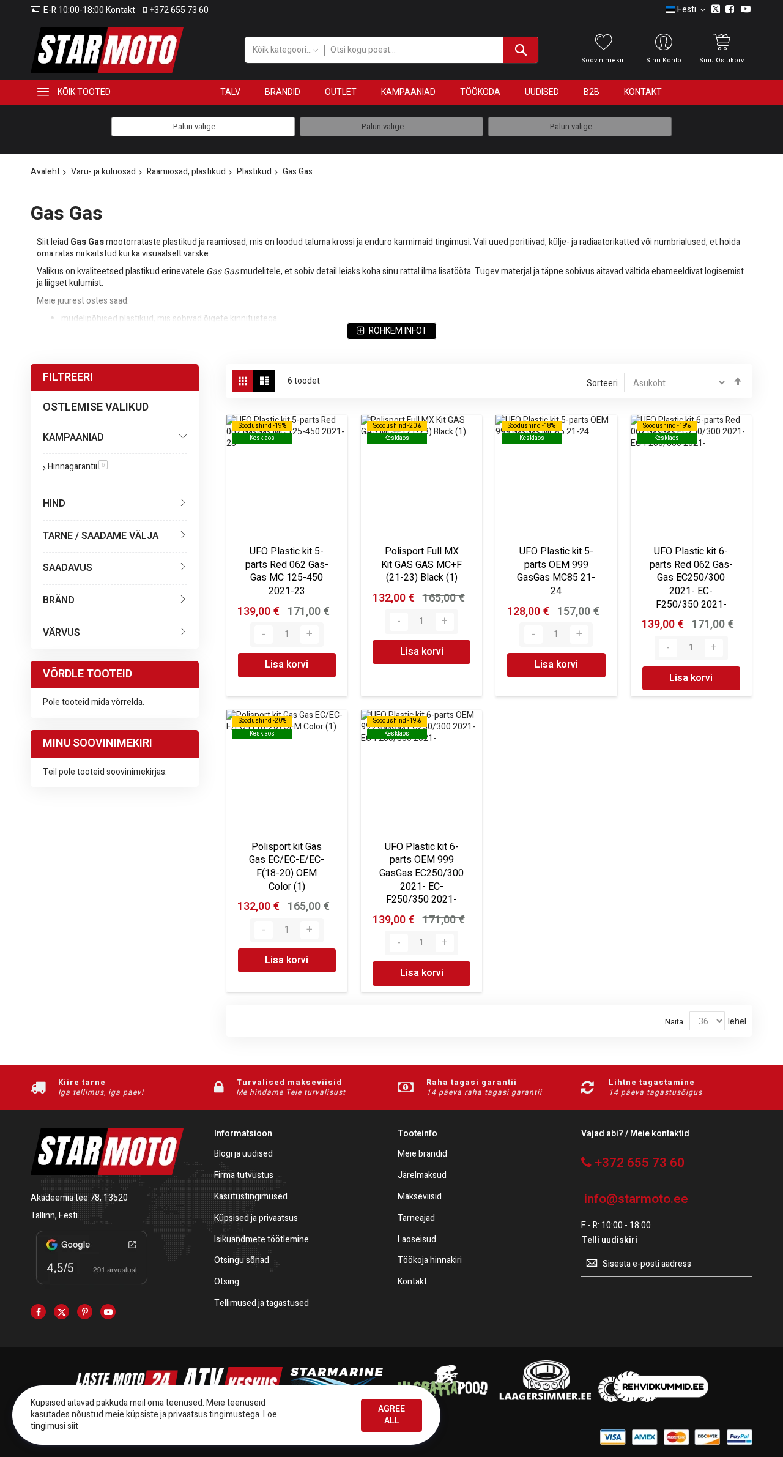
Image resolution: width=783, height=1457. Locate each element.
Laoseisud (417, 1240)
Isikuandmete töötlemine (261, 1240)
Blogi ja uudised (243, 1154)
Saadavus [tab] (67, 568)
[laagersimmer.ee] (545, 1399)
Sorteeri (602, 383)
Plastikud (254, 171)
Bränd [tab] (59, 600)
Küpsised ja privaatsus (256, 1218)
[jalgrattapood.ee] (440, 1399)
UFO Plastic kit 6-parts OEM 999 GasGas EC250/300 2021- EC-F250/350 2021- (421, 873)
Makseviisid (420, 1197)
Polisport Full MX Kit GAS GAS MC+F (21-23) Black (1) (421, 564)
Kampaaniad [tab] (73, 437)
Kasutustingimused (251, 1197)
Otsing (226, 1282)
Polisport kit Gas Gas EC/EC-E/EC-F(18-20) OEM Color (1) (286, 867)
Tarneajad (416, 1218)
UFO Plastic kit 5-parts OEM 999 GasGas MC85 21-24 (556, 571)
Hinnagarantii (78, 466)
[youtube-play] (108, 1311)
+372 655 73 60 (179, 10)
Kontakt (412, 1282)
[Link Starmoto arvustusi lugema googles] (92, 1286)
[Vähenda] (263, 634)
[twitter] (61, 1311)
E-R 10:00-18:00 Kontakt (89, 10)
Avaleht (45, 171)
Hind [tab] (54, 503)
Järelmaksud (422, 1176)
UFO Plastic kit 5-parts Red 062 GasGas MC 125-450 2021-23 (286, 571)
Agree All (391, 1415)
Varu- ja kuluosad (103, 171)
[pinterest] (84, 1311)
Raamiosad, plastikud (186, 171)
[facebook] (38, 1311)
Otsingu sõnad (241, 1261)
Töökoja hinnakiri (430, 1261)
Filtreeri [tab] (68, 377)
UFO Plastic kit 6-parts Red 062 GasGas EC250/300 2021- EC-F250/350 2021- (691, 577)
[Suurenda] (309, 634)
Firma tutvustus (243, 1176)
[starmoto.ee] (107, 50)
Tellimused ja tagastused (261, 1304)
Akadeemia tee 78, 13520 (79, 1197)
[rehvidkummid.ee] (653, 1399)
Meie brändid (422, 1154)
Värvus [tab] (61, 632)
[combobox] (431, 50)
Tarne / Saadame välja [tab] (100, 536)
